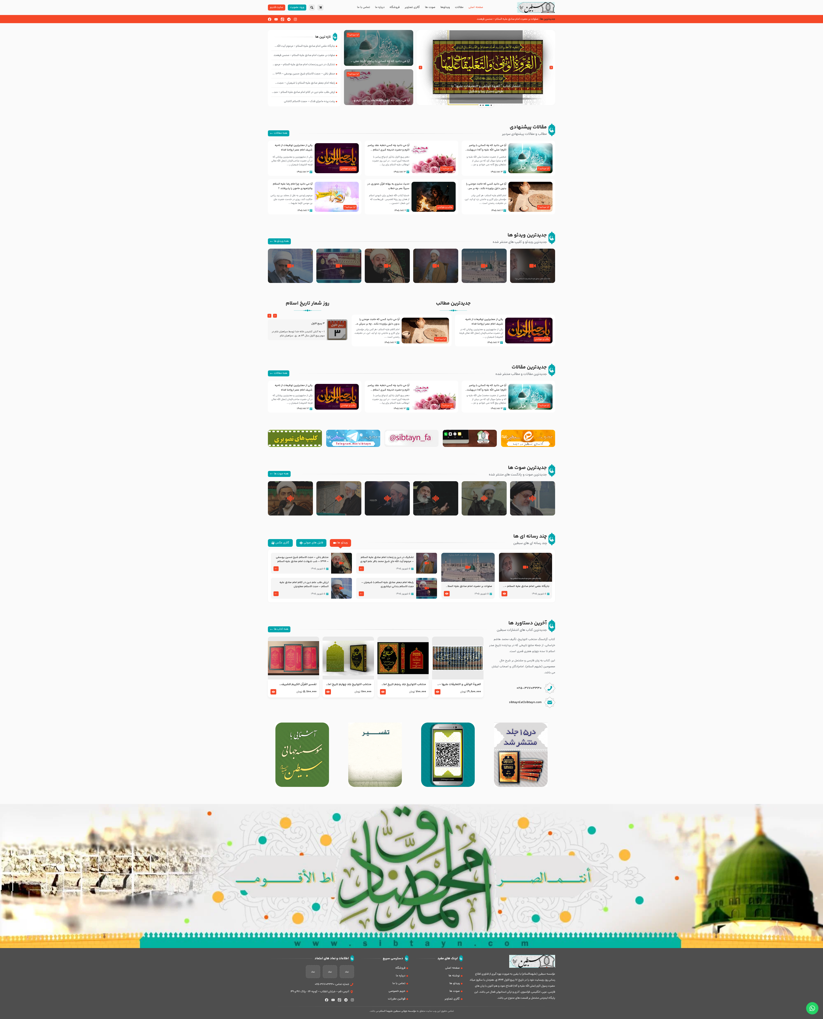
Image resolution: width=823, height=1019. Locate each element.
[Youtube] (276, 19)
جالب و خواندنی (348, 168)
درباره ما (379, 7)
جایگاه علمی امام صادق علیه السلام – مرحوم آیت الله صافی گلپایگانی (527, 586)
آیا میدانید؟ (353, 35)
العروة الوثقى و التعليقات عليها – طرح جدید (460, 684)
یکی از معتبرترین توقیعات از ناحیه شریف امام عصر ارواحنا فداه (293, 147)
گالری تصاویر (412, 7)
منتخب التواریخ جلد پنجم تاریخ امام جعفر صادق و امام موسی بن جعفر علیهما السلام (403, 684)
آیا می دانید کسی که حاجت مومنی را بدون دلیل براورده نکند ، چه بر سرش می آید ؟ (486, 188)
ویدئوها (445, 7)
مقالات (459, 7)
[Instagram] (295, 19)
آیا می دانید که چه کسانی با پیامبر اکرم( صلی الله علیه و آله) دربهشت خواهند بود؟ (379, 61)
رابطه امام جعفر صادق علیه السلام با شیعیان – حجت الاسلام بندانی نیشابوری (387, 584)
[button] (551, 67)
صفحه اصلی (476, 7)
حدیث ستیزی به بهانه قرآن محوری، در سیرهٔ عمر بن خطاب (388, 186)
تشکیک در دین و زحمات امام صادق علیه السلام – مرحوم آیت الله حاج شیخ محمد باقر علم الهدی (387, 559)
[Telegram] (289, 19)
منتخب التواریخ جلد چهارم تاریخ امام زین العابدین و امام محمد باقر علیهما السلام (348, 684)
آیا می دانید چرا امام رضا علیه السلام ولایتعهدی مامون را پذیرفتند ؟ (292, 186)
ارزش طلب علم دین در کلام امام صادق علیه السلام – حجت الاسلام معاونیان (304, 584)
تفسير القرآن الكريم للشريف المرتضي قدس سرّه (299, 684)
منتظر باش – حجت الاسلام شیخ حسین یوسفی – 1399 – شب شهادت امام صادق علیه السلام (302, 559)
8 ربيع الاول (318, 324)
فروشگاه (394, 7)
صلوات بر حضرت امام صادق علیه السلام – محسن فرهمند (469, 586)
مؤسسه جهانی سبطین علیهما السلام (397, 1011)
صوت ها (430, 7)
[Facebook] (269, 19)
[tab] (340, 543)
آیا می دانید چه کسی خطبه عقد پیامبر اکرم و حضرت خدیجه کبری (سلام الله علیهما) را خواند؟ (380, 100)
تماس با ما (363, 7)
